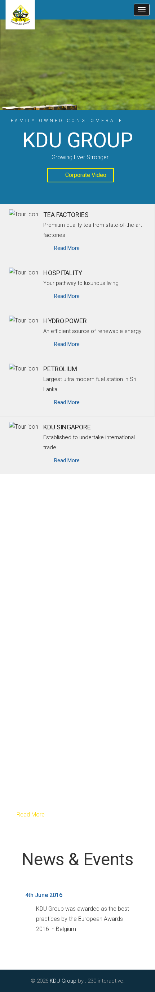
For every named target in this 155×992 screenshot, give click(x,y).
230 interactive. (106, 981)
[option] (77, 77)
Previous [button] (7, 902)
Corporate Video (85, 175)
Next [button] (147, 902)
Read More (30, 814)
